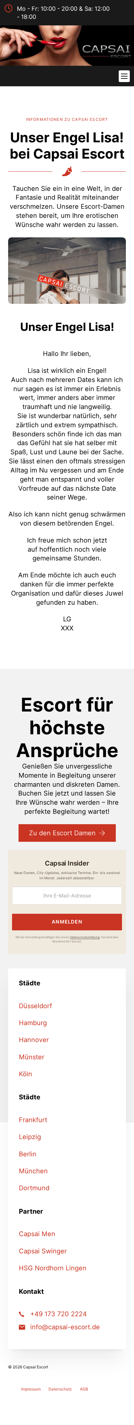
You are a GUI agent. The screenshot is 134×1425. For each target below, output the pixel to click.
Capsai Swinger (43, 1251)
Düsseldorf (35, 1006)
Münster (31, 1057)
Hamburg (33, 1023)
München (33, 1171)
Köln (25, 1074)
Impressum (31, 1389)
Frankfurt (33, 1120)
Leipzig (30, 1137)
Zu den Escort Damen (62, 833)
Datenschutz (60, 1389)
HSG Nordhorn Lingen (53, 1268)
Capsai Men (37, 1234)
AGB (84, 1389)
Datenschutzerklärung (85, 937)
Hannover (34, 1040)
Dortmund (34, 1188)
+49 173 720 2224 (58, 1314)
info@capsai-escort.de (65, 1327)
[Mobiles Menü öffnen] (124, 76)
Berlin (27, 1154)
